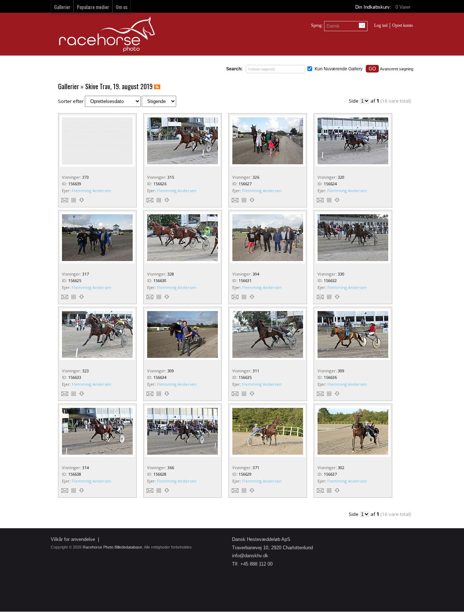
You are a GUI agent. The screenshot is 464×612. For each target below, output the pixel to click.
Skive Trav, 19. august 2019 (119, 86)
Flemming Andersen (91, 190)
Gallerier (62, 7)
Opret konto (402, 25)
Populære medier (93, 7)
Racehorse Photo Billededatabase (112, 547)
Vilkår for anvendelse (73, 539)
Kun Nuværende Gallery (338, 68)
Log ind (381, 25)
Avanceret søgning (396, 69)
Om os (122, 7)
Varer (403, 7)
